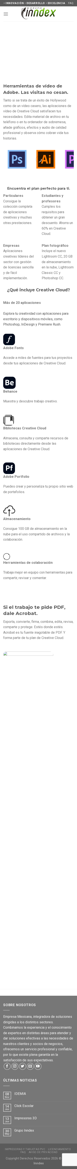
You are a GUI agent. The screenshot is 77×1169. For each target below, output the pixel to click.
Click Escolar (24, 1106)
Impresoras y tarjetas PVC (25, 1149)
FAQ (70, 3)
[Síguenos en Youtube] (37, 1066)
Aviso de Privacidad (43, 1152)
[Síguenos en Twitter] (22, 1066)
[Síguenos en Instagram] (14, 1066)
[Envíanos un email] (30, 1066)
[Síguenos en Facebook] (7, 1066)
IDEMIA (20, 1094)
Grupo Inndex (24, 1130)
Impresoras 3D (25, 1118)
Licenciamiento (59, 1149)
